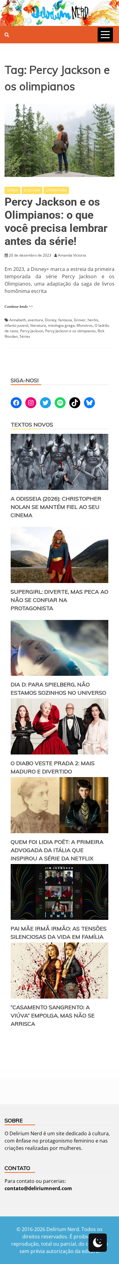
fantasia (65, 319)
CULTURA (32, 190)
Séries (25, 336)
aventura (35, 319)
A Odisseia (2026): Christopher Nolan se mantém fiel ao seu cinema (56, 507)
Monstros (85, 325)
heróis (93, 319)
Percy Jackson (31, 330)
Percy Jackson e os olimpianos (70, 330)
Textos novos (32, 424)
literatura (38, 325)
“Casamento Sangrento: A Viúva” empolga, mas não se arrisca (53, 1015)
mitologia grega (61, 325)
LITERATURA (56, 190)
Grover (80, 319)
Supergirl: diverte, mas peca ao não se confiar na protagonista (59, 600)
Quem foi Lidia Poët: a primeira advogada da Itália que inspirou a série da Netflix (57, 850)
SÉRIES (12, 190)
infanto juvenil (16, 325)
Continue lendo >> (19, 306)
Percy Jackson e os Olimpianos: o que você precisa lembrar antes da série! (56, 222)
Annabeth (17, 319)
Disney (50, 319)
